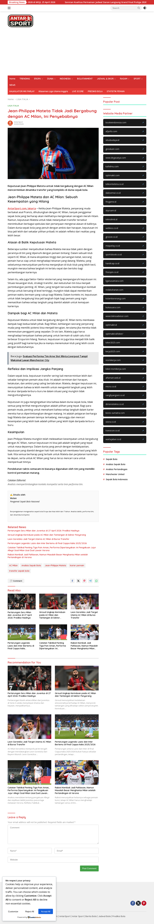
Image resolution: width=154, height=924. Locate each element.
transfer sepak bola (19, 571)
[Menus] (10, 8)
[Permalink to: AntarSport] (11, 122)
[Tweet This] (78, 581)
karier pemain (77, 565)
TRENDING (25, 78)
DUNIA (50, 78)
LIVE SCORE (78, 91)
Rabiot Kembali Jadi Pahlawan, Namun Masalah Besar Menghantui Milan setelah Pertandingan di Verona (48, 556)
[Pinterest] (144, 903)
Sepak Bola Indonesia (117, 479)
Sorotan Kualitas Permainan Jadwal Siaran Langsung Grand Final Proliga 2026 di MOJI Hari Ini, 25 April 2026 (93, 2)
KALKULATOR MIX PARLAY (21, 91)
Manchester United (115, 474)
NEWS (12, 85)
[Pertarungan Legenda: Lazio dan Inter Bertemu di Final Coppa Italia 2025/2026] (22, 632)
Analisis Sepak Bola (31, 565)
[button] (139, 7)
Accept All (45, 911)
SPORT (137, 78)
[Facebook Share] (72, 581)
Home (12, 78)
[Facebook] (132, 903)
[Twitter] (138, 903)
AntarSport (18, 122)
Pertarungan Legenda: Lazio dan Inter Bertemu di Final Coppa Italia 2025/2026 (47, 543)
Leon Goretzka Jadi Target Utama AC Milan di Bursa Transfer (38, 539)
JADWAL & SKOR (105, 78)
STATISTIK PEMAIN (116, 91)
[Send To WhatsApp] (96, 581)
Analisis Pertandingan (116, 469)
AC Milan (13, 565)
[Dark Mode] (144, 8)
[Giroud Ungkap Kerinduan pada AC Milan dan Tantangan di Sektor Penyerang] (53, 601)
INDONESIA (65, 78)
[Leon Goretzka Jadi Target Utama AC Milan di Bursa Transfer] (85, 601)
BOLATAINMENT (85, 78)
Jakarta (32, 208)
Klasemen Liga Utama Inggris (53, 91)
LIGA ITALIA (13, 105)
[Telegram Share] (90, 581)
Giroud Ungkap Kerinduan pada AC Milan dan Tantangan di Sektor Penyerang (47, 535)
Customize (13, 911)
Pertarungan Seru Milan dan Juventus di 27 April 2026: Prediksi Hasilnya (43, 530)
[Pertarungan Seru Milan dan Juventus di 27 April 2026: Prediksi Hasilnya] (22, 601)
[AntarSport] (20, 20)
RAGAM (123, 78)
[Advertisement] (77, 53)
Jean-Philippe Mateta (55, 565)
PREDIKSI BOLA (95, 91)
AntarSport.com (17, 208)
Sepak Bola (111, 459)
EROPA (37, 78)
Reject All (29, 911)
